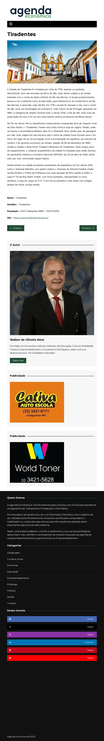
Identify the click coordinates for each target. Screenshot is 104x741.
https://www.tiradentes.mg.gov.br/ (31, 217)
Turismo (11, 603)
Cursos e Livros (15, 559)
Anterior (17, 228)
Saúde (10, 597)
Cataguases (13, 552)
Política (11, 590)
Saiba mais (18, 360)
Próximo (86, 228)
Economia (12, 565)
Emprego (12, 584)
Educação (12, 571)
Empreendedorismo (18, 578)
